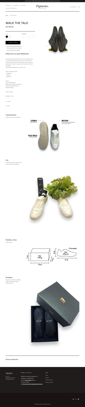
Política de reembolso (38, 404)
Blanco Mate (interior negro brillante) (10, 37)
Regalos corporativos (49, 382)
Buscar (46, 375)
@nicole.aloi (26, 384)
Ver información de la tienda (13, 50)
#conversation (28, 380)
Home (7, 15)
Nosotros (47, 377)
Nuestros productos (49, 379)
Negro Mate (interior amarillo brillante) (7, 37)
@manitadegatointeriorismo (35, 384)
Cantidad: (24, 33)
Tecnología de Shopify (10, 379)
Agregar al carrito (13, 42)
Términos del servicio (47, 404)
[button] (73, 6)
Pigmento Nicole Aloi (9, 377)
